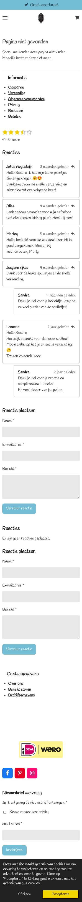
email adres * (12, 824)
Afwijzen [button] (24, 894)
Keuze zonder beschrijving (29, 812)
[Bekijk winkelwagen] (77, 18)
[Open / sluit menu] (5, 18)
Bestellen (15, 110)
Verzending (16, 93)
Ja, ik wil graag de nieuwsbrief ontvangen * (34, 802)
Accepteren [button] (60, 894)
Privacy (14, 105)
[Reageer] (73, 166)
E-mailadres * (13, 444)
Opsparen (16, 87)
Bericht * (9, 468)
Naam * (8, 420)
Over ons (15, 683)
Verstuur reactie (19, 508)
